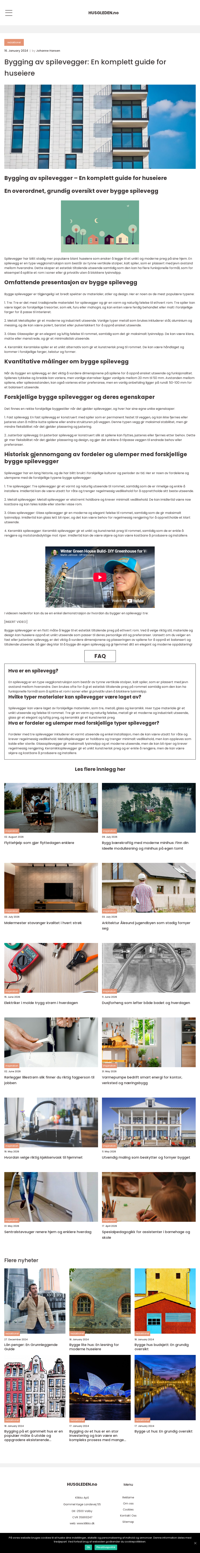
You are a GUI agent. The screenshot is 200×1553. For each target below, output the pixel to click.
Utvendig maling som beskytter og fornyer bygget (146, 1157)
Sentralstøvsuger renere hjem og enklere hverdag (47, 1231)
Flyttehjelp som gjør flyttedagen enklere (39, 842)
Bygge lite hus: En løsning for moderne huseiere (94, 1347)
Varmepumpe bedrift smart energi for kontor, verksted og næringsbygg (142, 1080)
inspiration (11, 831)
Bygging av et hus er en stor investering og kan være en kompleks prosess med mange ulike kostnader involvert (96, 1435)
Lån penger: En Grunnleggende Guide (31, 1347)
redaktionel (14, 42)
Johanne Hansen (48, 50)
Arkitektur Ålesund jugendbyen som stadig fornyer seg (146, 925)
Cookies (128, 1509)
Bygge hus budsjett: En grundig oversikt (162, 1347)
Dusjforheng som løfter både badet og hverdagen (146, 1002)
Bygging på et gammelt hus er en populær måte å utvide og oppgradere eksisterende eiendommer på (33, 1435)
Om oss (128, 1503)
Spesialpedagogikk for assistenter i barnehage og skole (146, 1234)
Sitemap (128, 1522)
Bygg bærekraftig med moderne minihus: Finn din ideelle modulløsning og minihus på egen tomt (145, 845)
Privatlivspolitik (105, 1547)
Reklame (128, 1497)
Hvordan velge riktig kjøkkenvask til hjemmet (43, 1157)
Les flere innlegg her (100, 769)
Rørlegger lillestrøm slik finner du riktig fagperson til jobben (49, 1080)
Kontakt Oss (128, 1516)
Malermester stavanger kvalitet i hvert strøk (43, 922)
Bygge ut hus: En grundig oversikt (164, 1431)
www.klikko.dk (86, 1523)
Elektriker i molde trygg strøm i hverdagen (41, 1002)
